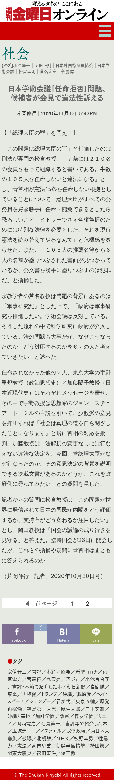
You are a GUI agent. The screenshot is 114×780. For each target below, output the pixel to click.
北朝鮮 (43, 738)
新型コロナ (86, 671)
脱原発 (84, 693)
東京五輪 (85, 701)
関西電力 (26, 723)
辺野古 (73, 678)
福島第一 (50, 723)
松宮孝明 (27, 71)
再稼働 (29, 693)
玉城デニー (24, 730)
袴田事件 (46, 753)
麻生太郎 (70, 708)
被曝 (27, 738)
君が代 (63, 701)
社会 (15, 53)
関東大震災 (19, 753)
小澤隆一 (21, 65)
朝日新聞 (76, 686)
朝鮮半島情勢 (70, 745)
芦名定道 (48, 71)
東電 (12, 693)
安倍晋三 (17, 671)
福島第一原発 (41, 708)
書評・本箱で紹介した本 (37, 686)
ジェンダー (40, 701)
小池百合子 (97, 678)
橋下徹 (68, 753)
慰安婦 (53, 678)
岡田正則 (42, 65)
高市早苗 (41, 745)
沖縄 (67, 693)
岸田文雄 (95, 708)
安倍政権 (76, 730)
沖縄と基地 (18, 716)
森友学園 (84, 716)
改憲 (64, 716)
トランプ (49, 693)
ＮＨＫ (62, 738)
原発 (66, 671)
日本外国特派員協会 (74, 65)
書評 (36, 671)
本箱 (51, 671)
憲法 (22, 745)
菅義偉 (67, 71)
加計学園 (45, 716)
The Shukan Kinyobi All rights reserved (59, 774)
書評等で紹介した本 (86, 723)
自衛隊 (98, 686)
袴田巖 (97, 745)
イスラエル (50, 730)
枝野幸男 (83, 738)
